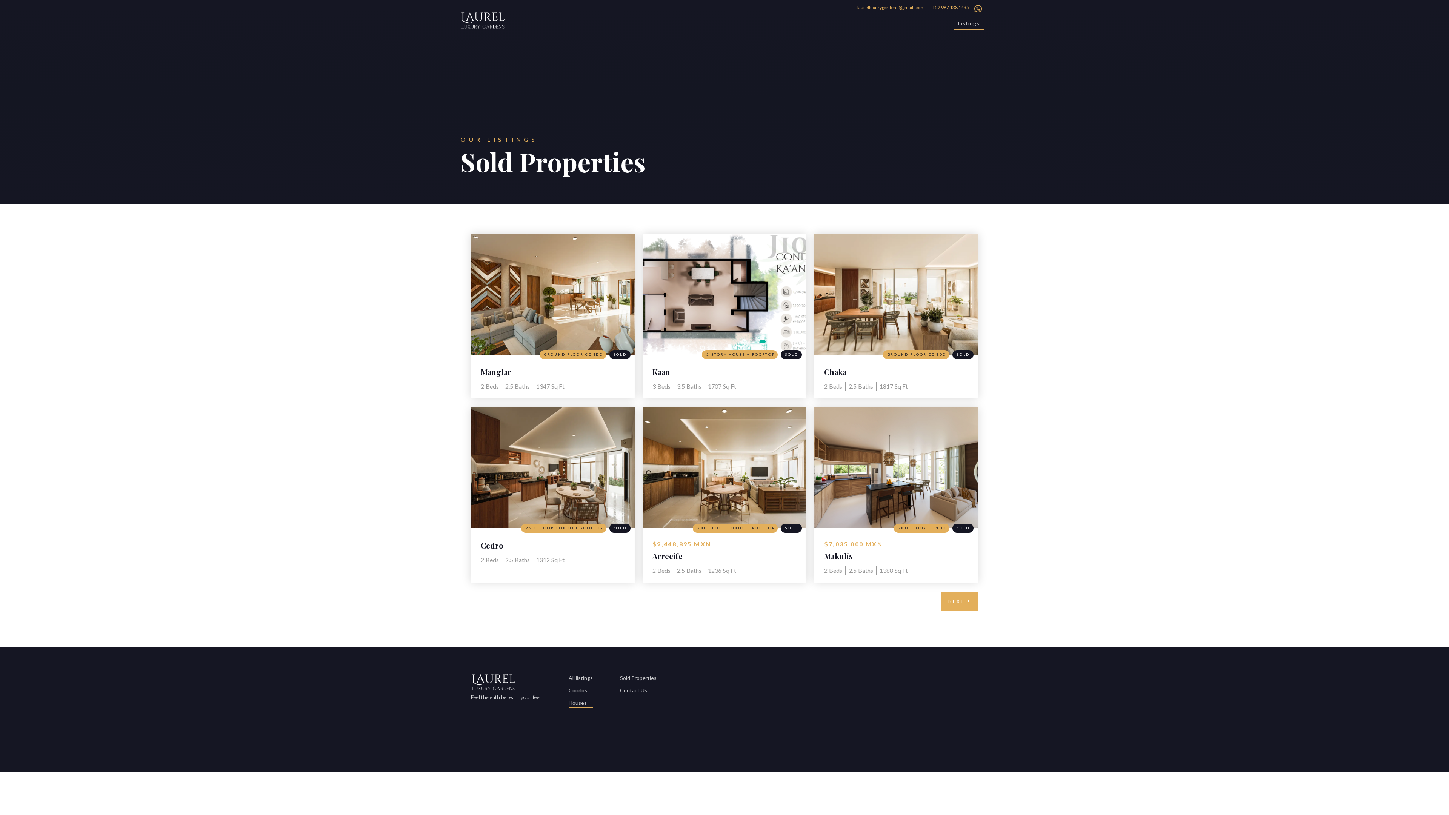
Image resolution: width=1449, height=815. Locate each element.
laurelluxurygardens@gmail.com (890, 7)
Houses (578, 703)
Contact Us (633, 690)
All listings (581, 678)
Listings (969, 23)
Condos (578, 690)
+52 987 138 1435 (950, 7)
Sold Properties (638, 678)
